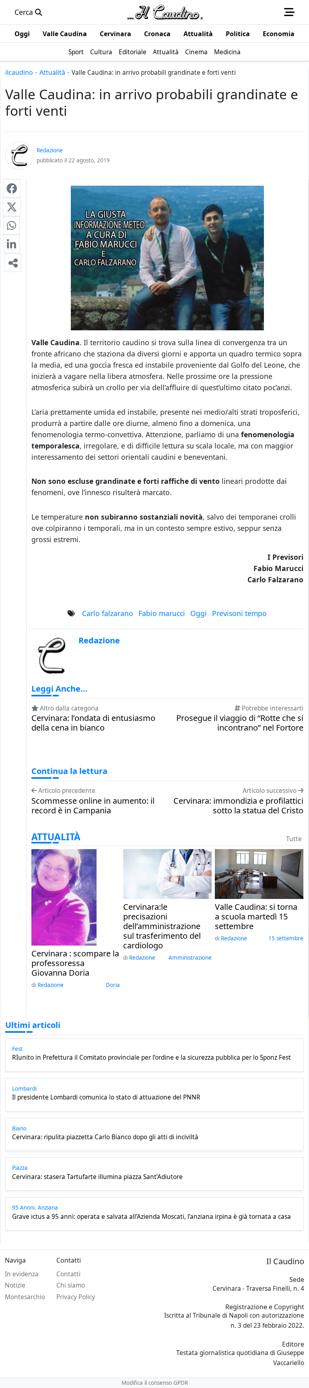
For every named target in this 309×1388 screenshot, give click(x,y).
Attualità (52, 72)
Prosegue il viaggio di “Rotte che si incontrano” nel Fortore (239, 723)
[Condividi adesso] (13, 262)
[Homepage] (165, 12)
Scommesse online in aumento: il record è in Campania (92, 805)
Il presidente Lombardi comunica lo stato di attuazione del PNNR (106, 1097)
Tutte (294, 839)
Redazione (50, 985)
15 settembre (285, 938)
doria (113, 985)
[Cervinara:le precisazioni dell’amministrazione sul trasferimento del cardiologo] (167, 873)
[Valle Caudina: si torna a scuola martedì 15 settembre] (259, 873)
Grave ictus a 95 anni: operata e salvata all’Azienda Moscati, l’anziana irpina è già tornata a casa (151, 1216)
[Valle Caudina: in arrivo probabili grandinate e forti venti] (12, 188)
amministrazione (190, 957)
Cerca (24, 12)
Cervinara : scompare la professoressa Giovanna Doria (75, 963)
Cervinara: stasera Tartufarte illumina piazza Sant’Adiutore (97, 1177)
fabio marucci (161, 613)
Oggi (198, 613)
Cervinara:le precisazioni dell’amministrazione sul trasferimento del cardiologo (162, 926)
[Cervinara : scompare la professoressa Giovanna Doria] (64, 896)
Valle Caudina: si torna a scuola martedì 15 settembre (256, 916)
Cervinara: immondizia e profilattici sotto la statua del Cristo (238, 805)
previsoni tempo (239, 613)
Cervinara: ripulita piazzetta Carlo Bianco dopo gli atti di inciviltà (105, 1137)
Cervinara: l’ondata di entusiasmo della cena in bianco (93, 723)
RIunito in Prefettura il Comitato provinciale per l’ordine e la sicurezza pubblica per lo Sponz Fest (151, 1057)
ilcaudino (19, 72)
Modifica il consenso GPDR (155, 1382)
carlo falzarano (107, 613)
